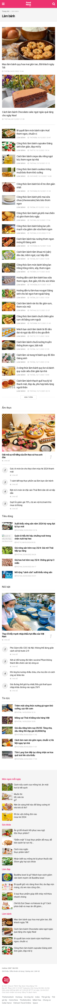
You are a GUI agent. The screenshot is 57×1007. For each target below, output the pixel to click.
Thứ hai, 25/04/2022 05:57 (26, 576)
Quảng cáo (29, 971)
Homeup (18, 997)
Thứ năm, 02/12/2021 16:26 (40, 246)
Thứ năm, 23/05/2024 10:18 (26, 530)
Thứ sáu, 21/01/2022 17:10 (39, 233)
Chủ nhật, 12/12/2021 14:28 (40, 176)
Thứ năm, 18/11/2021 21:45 (40, 323)
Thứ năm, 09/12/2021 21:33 (40, 191)
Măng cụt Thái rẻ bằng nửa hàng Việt (32, 718)
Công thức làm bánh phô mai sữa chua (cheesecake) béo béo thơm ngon (33, 200)
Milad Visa (37, 1000)
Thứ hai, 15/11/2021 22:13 (39, 391)
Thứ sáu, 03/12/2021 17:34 (39, 220)
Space (35, 1003)
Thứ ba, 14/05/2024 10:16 (25, 712)
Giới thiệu (5, 971)
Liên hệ (37, 971)
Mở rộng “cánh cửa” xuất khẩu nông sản (33, 572)
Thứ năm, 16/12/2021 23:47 (40, 138)
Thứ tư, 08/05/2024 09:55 (25, 542)
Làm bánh (15, 11)
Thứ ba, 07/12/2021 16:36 (39, 207)
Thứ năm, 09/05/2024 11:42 (26, 735)
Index (37, 997)
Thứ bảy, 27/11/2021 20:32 (39, 272)
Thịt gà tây (45, 997)
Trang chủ (5, 11)
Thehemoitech (8, 997)
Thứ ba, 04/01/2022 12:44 (13, 71)
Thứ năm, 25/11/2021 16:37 (40, 285)
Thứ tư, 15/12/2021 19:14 (39, 150)
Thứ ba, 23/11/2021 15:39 (39, 298)
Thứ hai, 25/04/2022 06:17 (26, 567)
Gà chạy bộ (28, 997)
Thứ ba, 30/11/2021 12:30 (39, 259)
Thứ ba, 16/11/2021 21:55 (39, 349)
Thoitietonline (25, 1000)
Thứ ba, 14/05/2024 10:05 (25, 721)
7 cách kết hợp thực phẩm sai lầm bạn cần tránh (31, 481)
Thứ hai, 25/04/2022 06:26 (26, 555)
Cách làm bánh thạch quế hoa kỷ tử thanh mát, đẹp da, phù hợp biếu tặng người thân (35, 384)
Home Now (13, 1000)
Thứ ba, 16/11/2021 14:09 (39, 375)
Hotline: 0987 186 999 (10, 968)
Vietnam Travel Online (22, 1003)
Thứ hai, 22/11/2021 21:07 (39, 310)
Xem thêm (28, 397)
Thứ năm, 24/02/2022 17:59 (26, 759)
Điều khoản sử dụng (17, 971)
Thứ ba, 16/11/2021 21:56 (39, 362)
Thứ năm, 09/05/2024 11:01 (26, 747)
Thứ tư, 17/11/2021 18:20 (39, 336)
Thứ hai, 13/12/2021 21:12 (39, 163)
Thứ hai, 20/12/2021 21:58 (13, 119)
